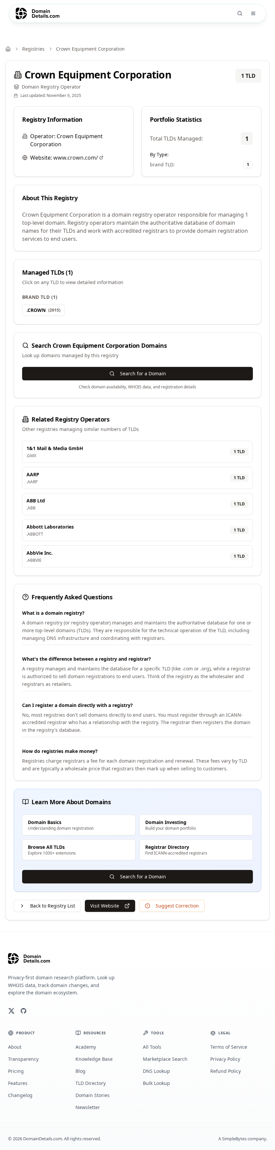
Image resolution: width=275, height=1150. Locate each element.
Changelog (20, 1095)
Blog (80, 1071)
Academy (85, 1047)
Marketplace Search (165, 1059)
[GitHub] (23, 1010)
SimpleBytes (234, 1139)
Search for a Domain (143, 373)
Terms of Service (228, 1047)
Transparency (23, 1059)
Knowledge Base (94, 1059)
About (14, 1047)
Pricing (16, 1071)
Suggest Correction (177, 905)
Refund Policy (225, 1071)
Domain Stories (92, 1095)
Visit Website (104, 905)
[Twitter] (11, 1010)
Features (18, 1083)
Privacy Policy (225, 1059)
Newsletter (87, 1107)
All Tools (152, 1047)
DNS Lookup (156, 1071)
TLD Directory (90, 1083)
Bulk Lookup (156, 1083)
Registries (33, 49)
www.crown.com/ (75, 157)
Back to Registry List (52, 905)
